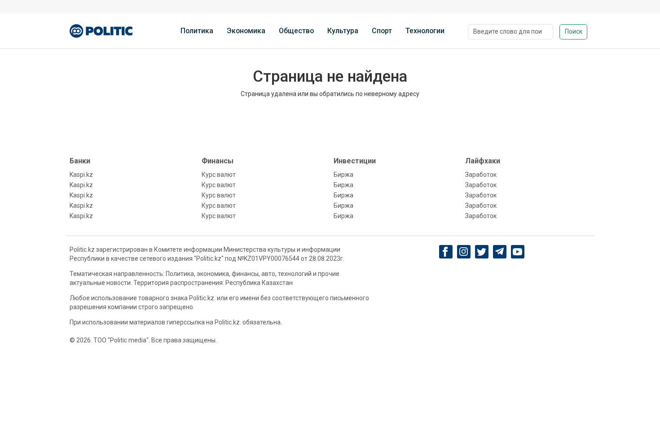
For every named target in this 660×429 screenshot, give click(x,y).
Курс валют (219, 174)
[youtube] (517, 251)
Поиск (573, 31)
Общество (296, 30)
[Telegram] (499, 252)
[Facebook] (446, 252)
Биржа (343, 174)
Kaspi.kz (81, 174)
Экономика (246, 30)
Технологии (424, 30)
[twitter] (481, 252)
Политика (196, 30)
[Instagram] (463, 251)
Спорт (382, 30)
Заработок (481, 174)
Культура (342, 30)
